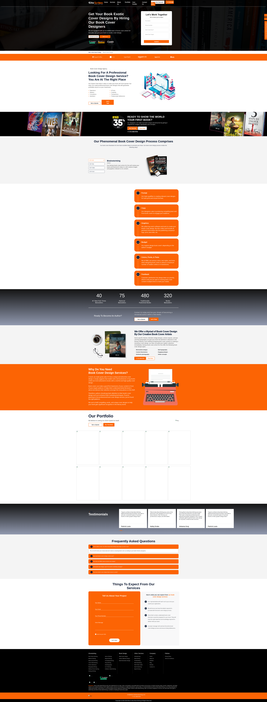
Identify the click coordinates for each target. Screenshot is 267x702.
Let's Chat (154, 319)
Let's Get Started (157, 2)
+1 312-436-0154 (132, 132)
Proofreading (137, 660)
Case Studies (134, 3)
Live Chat (142, 128)
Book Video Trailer (138, 664)
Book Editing (137, 658)
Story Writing (108, 662)
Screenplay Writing (109, 660)
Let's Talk (107, 102)
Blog (151, 662)
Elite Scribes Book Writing (94, 52)
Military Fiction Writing (93, 669)
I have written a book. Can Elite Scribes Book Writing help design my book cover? (111, 546)
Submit (156, 41)
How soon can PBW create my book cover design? (104, 561)
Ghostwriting (137, 656)
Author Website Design (124, 658)
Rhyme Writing (108, 658)
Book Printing (137, 669)
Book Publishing (138, 666)
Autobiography (108, 664)
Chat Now (150, 358)
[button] (120, 530)
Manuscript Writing (93, 660)
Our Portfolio (109, 425)
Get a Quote (94, 103)
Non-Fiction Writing (93, 656)
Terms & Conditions (169, 658)
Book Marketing (138, 662)
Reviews (151, 664)
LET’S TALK (114, 640)
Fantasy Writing (92, 671)
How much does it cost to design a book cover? (103, 556)
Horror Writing (108, 656)
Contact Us (144, 3)
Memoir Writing (92, 658)
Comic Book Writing (93, 662)
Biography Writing (92, 666)
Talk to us (105, 36)
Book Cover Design (123, 656)
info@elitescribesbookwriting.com (136, 694)
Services (112, 2)
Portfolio (127, 2)
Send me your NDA (101, 634)
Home (106, 2)
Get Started (132, 128)
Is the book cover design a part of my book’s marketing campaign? (107, 566)
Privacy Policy (168, 656)
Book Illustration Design (124, 660)
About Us (119, 3)
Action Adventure (92, 664)
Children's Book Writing (110, 669)
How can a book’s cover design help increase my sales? (105, 572)
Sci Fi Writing (108, 666)
